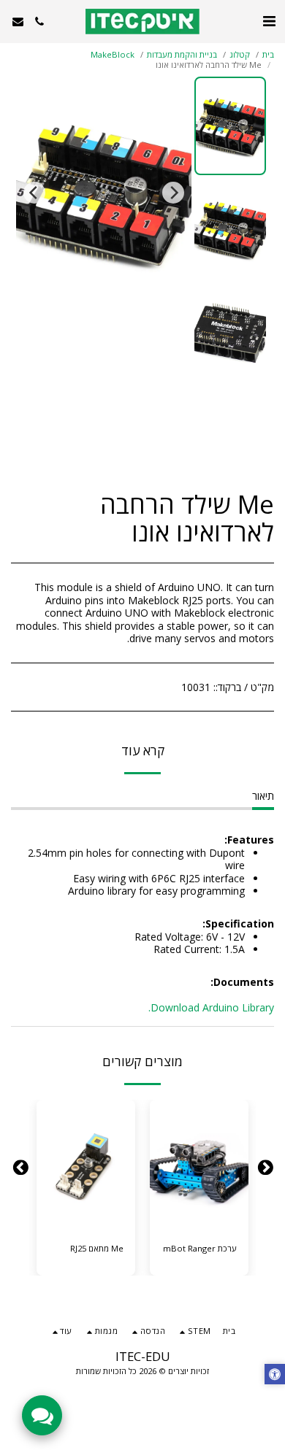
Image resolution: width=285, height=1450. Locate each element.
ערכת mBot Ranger (200, 1248)
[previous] (173, 193)
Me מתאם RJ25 (96, 1248)
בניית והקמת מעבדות (182, 54)
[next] (34, 193)
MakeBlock (112, 54)
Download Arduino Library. (211, 1007)
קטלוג (239, 54)
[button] (268, 21)
